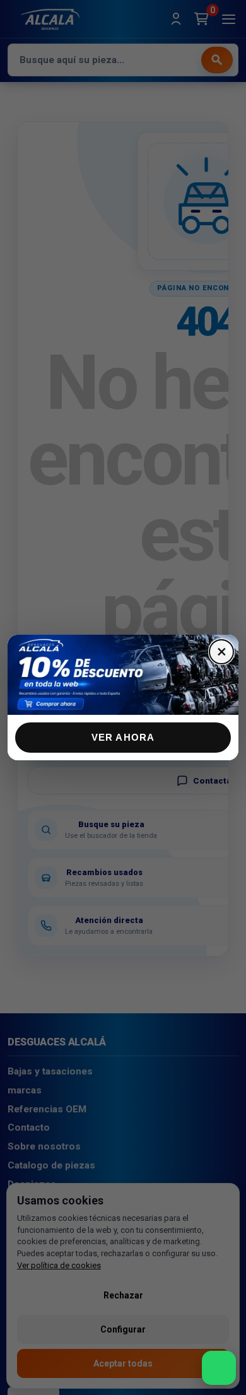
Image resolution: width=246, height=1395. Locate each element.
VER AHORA (123, 737)
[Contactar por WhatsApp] (219, 1368)
